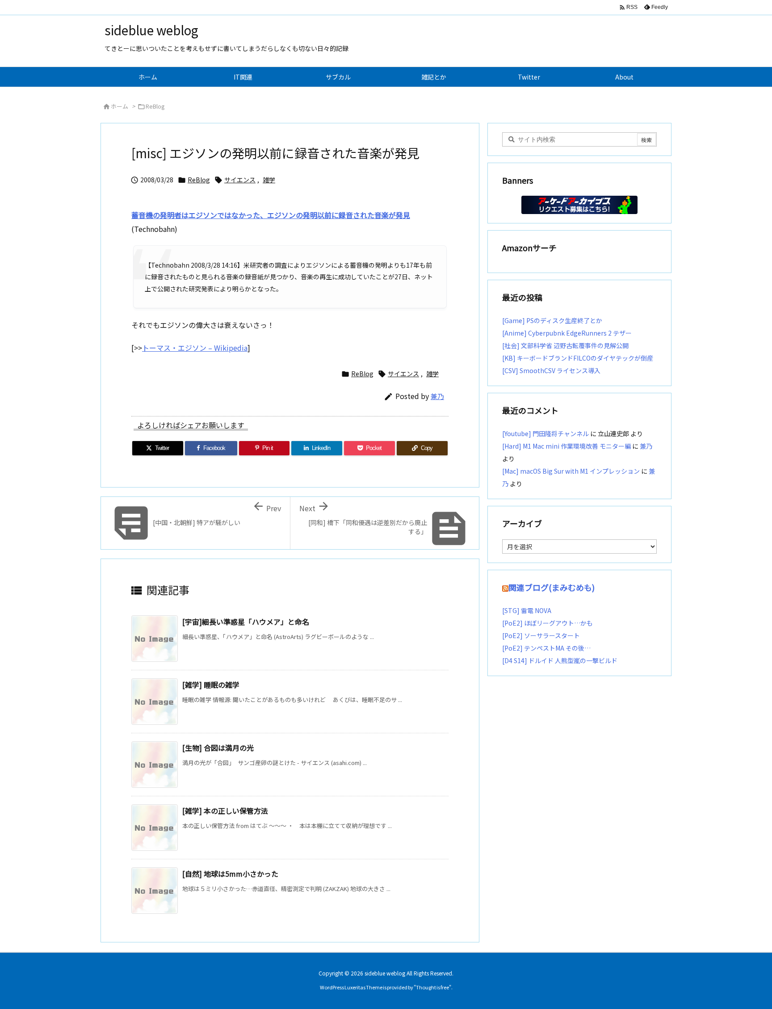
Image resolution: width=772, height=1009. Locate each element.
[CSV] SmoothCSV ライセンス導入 (551, 370)
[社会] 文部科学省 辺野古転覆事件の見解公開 (565, 345)
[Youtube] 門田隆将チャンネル (545, 433)
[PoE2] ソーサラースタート (541, 635)
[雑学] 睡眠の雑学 (210, 684)
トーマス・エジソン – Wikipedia (195, 347)
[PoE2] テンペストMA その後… (546, 647)
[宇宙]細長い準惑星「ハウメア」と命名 (245, 621)
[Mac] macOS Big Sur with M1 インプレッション (571, 471)
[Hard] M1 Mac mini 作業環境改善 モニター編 (566, 445)
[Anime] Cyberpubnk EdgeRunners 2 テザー (567, 332)
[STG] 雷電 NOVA (526, 610)
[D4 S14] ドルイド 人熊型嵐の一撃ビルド (559, 660)
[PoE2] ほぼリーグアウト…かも (547, 622)
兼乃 (437, 396)
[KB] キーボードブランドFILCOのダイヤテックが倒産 (577, 357)
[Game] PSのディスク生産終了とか (552, 320)
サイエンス (240, 179)
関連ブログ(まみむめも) (551, 587)
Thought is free (432, 987)
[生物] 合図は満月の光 (218, 747)
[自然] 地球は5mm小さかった (230, 873)
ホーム (119, 106)
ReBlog (155, 106)
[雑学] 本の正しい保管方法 (225, 810)
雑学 (269, 179)
